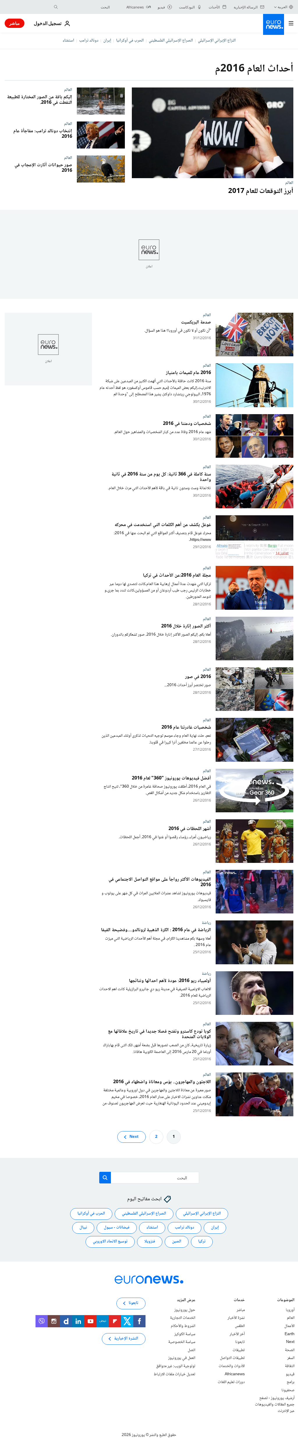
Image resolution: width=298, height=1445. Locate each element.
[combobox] (85, 7)
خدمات (239, 1301)
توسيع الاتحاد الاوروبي (110, 1241)
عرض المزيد (186, 1301)
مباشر (14, 23)
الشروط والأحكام (183, 1326)
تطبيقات (239, 1350)
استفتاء (68, 40)
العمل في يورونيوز (181, 1358)
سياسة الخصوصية (181, 1342)
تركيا (201, 1241)
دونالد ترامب (88, 40)
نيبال (83, 1227)
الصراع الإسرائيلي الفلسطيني (171, 40)
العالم (289, 182)
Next (134, 1136)
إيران (107, 40)
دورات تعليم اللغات (231, 1382)
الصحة (290, 1350)
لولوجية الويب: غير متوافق (175, 1366)
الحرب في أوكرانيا (130, 40)
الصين (176, 1241)
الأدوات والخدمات (232, 1366)
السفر (291, 1358)
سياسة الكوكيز (184, 1334)
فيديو (290, 1374)
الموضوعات (286, 1301)
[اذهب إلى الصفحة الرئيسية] (273, 24)
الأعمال (289, 1326)
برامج (291, 1382)
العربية (282, 7)
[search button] (56, 7)
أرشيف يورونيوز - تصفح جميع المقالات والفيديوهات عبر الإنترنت (275, 1404)
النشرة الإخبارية (126, 1338)
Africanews (235, 1374)
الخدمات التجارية (182, 1318)
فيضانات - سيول (117, 1227)
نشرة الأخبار (236, 1318)
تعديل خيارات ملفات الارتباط (174, 1374)
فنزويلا (149, 1241)
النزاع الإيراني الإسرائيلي (217, 40)
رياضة (206, 922)
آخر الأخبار (237, 1334)
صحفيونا (288, 1390)
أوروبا (290, 1310)
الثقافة (290, 1366)
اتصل (191, 1350)
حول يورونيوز (184, 1310)
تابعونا (240, 1342)
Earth (290, 1334)
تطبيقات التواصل (232, 1358)
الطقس (240, 1326)
